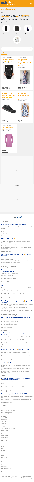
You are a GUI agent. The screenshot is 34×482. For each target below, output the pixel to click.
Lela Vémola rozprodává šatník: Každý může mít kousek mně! (14, 263)
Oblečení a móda (17, 11)
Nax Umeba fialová (7, 127)
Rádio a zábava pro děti (6, 468)
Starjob (2, 464)
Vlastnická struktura (24, 480)
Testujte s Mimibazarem (6, 443)
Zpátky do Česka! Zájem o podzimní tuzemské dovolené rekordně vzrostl (17, 353)
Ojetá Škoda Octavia (5, 435)
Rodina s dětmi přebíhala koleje (8, 413)
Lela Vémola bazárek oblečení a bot (8, 410)
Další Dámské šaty (22, 57)
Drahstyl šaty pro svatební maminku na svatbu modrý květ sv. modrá (24, 62)
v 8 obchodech (6, 88)
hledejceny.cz (4, 419)
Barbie (2, 446)
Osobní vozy (4, 423)
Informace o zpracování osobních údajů (23, 478)
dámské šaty (25, 15)
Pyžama (3, 450)
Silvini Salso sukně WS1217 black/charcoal (9, 94)
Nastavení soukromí (14, 480)
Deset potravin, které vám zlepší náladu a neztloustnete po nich (14, 385)
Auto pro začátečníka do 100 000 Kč (9, 432)
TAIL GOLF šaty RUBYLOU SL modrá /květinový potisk (24, 95)
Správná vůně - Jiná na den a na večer (9, 273)
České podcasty (4, 466)
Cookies (7, 480)
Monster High (4, 444)
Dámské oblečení (26, 11)
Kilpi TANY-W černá (8, 59)
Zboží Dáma (4, 424)
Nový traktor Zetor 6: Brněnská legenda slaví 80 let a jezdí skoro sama (16, 399)
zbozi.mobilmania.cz (6, 11)
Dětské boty (4, 455)
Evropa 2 (3, 471)
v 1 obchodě (21, 88)
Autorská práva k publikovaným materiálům (12, 477)
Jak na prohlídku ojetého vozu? (8, 428)
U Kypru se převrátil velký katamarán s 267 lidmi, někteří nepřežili (15, 233)
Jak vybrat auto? (5, 437)
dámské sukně (5, 16)
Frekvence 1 (4, 470)
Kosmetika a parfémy (5, 451)
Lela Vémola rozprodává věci (7, 412)
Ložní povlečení (4, 457)
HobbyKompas (4, 430)
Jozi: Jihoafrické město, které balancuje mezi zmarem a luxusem (15, 352)
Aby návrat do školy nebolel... (7, 275)
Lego (2, 448)
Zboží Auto (3, 433)
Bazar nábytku (4, 459)
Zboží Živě (3, 421)
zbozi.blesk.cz (4, 426)
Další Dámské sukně (7, 57)
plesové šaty (19, 16)
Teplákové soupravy (5, 453)
